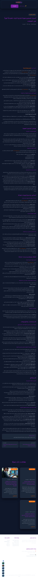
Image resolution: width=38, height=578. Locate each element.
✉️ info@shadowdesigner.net (31, 556)
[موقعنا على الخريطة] (3, 568)
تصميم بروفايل (16, 541)
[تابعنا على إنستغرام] (3, 571)
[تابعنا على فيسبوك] (3, 576)
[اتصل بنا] (3, 566)
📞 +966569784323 (33, 554)
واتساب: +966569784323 (7, 541)
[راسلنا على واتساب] (3, 563)
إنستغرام (8, 544)
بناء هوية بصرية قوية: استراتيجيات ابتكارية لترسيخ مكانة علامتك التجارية (28, 515)
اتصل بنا (14, 6)
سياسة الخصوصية (16, 545)
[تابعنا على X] (3, 573)
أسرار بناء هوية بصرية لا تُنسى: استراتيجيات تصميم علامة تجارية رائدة (28, 483)
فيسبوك (8, 545)
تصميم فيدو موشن (15, 544)
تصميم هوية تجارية (27, 68)
